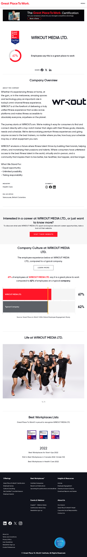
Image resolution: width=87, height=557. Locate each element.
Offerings (7, 478)
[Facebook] (10, 523)
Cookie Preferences (9, 547)
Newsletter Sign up (9, 544)
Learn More (43, 268)
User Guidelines (8, 542)
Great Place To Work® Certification (14, 483)
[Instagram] (20, 523)
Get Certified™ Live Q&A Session (13, 491)
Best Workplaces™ (37, 478)
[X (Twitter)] (15, 523)
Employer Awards (8, 494)
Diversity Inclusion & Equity (66, 488)
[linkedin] (5, 523)
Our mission (61, 505)
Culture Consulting (9, 488)
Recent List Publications (37, 486)
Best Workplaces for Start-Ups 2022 (44, 452)
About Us (61, 500)
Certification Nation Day (38, 508)
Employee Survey (8, 486)
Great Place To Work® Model (66, 508)
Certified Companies (36, 483)
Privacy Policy (7, 539)
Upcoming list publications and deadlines (43, 488)
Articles (60, 483)
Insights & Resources (66, 478)
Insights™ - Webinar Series (38, 505)
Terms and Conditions (10, 537)
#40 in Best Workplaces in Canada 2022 (43, 457)
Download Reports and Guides (67, 491)
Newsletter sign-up (36, 510)
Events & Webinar (37, 500)
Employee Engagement (65, 486)
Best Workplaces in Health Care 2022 (43, 461)
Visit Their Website (43, 234)
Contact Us (61, 513)
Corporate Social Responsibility (67, 510)
